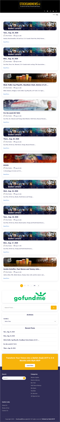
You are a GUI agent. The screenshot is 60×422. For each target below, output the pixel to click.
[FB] (50, 11)
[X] (44, 11)
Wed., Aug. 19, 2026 (10, 191)
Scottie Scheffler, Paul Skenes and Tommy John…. (22, 269)
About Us (4, 405)
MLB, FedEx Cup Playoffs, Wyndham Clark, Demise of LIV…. (25, 85)
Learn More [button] (30, 365)
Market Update (35, 377)
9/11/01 (6, 165)
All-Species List (35, 396)
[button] (38, 285)
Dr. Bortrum (34, 393)
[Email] (56, 11)
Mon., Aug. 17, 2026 (10, 243)
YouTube (33, 391)
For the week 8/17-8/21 (11, 113)
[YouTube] (47, 11)
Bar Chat (33, 383)
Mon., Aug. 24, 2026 (10, 59)
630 (34, 285)
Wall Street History (36, 385)
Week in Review (35, 380)
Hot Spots (33, 388)
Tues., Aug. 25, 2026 (10, 33)
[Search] (53, 308)
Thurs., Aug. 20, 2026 (11, 139)
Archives (6, 318)
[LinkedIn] (53, 11)
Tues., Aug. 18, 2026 (10, 217)
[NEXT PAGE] (38, 285)
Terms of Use (5, 408)
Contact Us (5, 410)
